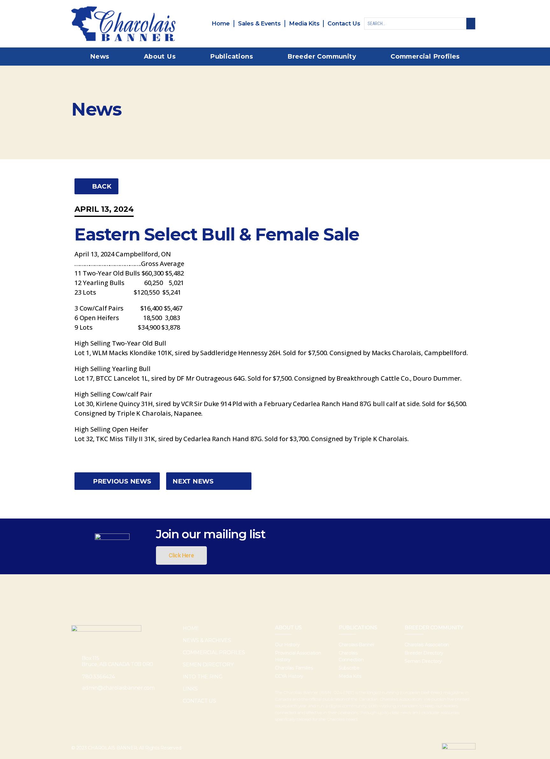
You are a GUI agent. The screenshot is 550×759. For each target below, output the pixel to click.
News (99, 56)
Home (191, 628)
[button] (96, 186)
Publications (231, 56)
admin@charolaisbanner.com (118, 688)
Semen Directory (208, 665)
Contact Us (199, 701)
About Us (160, 56)
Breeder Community (321, 56)
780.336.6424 (98, 677)
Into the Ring (203, 677)
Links (190, 689)
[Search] (470, 23)
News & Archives (207, 640)
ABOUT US (288, 628)
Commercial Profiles (425, 56)
